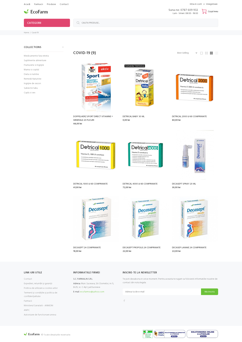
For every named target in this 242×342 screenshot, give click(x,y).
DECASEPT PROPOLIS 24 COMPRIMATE (142, 248)
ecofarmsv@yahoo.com (92, 292)
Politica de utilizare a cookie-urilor (41, 288)
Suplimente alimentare (35, 60)
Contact (28, 279)
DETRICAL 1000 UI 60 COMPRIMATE (90, 184)
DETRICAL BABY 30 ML (134, 116)
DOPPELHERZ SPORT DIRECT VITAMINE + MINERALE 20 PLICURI (93, 118)
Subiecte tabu (31, 88)
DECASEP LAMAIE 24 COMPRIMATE (189, 248)
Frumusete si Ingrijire (34, 65)
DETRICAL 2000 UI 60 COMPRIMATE (189, 116)
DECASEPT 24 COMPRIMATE (87, 248)
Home (26, 32)
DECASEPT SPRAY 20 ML (184, 184)
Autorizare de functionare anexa (40, 315)
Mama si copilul (31, 70)
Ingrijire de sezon (32, 83)
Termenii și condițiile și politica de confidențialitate (40, 294)
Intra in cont (196, 4)
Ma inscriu (209, 292)
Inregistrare (211, 4)
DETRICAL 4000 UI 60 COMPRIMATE (140, 184)
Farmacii (28, 301)
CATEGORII (34, 23)
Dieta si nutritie (31, 74)
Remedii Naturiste (32, 79)
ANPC (27, 310)
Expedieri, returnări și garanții (38, 283)
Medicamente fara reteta (36, 56)
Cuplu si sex (29, 92)
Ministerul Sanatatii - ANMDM (38, 306)
